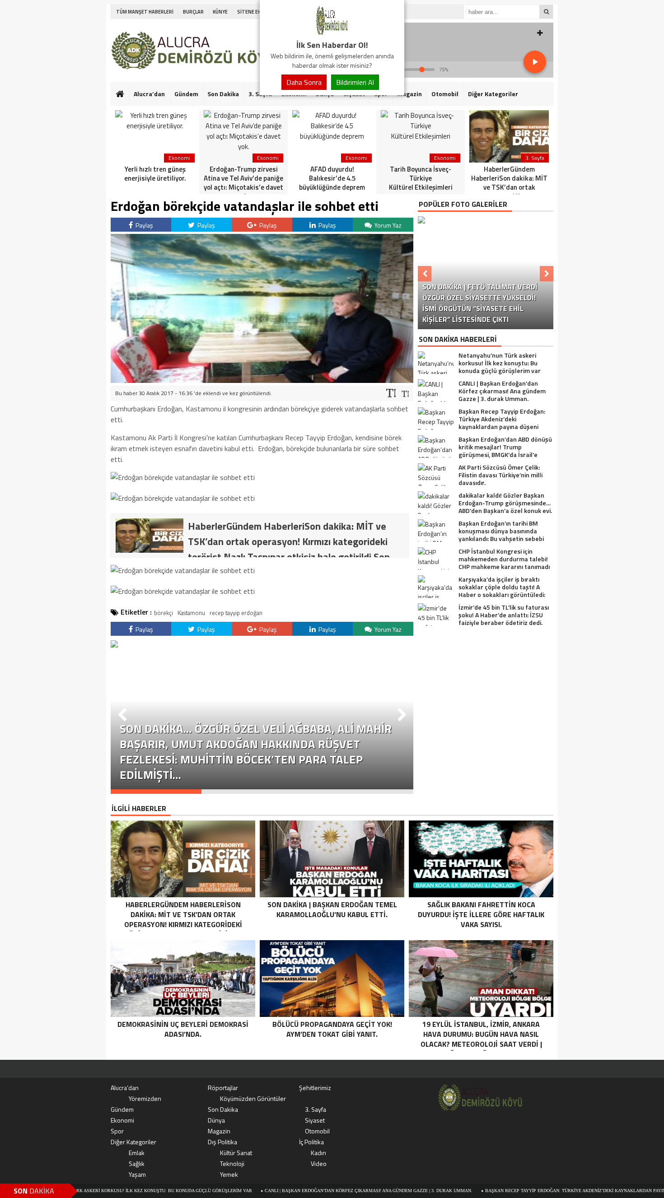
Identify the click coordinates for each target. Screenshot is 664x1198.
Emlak (137, 1152)
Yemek (229, 1174)
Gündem (186, 93)
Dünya (216, 1120)
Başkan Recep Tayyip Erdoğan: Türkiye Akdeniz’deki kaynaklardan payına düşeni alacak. (543, 1190)
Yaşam (137, 1174)
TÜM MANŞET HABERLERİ (144, 11)
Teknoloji (232, 1163)
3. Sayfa (315, 1109)
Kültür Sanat (236, 1152)
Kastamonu (191, 612)
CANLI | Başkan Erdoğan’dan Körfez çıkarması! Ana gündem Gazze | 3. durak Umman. (316, 1190)
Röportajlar (223, 1087)
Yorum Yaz (387, 225)
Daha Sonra (304, 82)
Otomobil (444, 93)
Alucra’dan (149, 93)
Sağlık (137, 1163)
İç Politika (311, 1142)
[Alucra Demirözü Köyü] (332, 33)
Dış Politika (222, 1142)
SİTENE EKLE (251, 11)
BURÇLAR (193, 11)
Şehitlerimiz (315, 1087)
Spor (117, 1131)
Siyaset (315, 1120)
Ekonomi (122, 1120)
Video (319, 1163)
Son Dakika (223, 93)
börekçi (163, 612)
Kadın (318, 1152)
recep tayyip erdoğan (236, 612)
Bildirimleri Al (355, 82)
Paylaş (143, 225)
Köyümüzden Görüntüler (253, 1098)
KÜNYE (220, 11)
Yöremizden (145, 1098)
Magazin (409, 93)
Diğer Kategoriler (493, 93)
